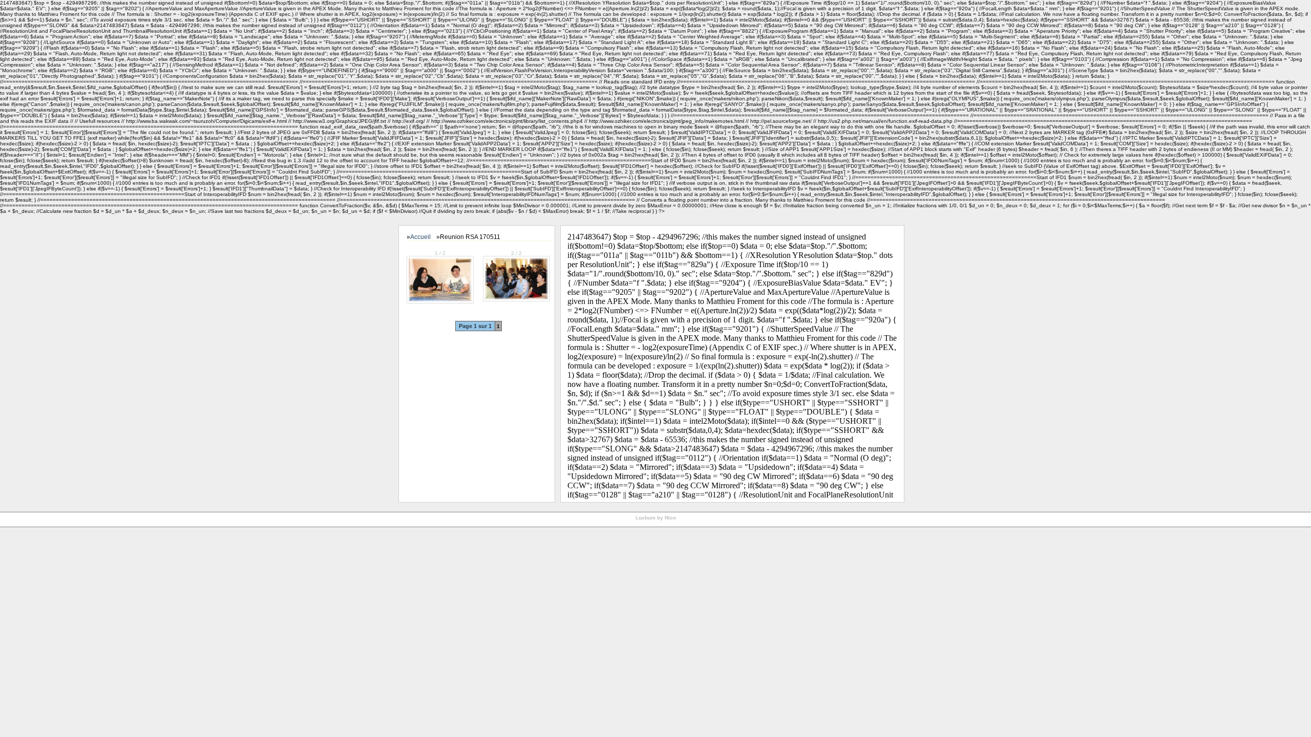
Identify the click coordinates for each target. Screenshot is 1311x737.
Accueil (420, 237)
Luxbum (646, 518)
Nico (670, 518)
